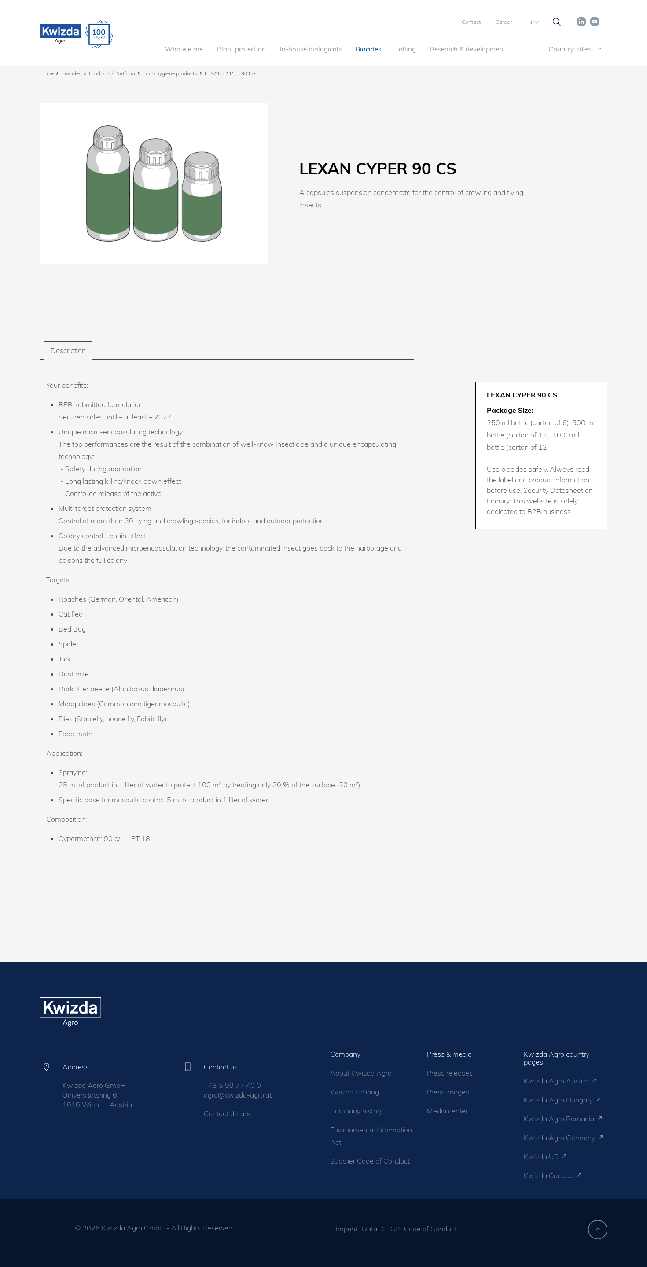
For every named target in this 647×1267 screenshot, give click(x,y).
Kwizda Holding (354, 1091)
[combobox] (567, 49)
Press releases (450, 1073)
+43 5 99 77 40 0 (232, 1085)
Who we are (184, 49)
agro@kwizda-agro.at (238, 1095)
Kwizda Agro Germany (560, 1137)
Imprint (346, 1228)
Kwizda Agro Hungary (559, 1099)
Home (47, 73)
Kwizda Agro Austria (557, 1080)
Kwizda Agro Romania (560, 1118)
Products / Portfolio (112, 73)
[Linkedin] (581, 20)
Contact (471, 21)
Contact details (227, 1113)
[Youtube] (594, 20)
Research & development (467, 49)
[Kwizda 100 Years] (99, 34)
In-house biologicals (311, 49)
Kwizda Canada (549, 1175)
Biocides (368, 49)
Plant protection (241, 49)
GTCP (391, 1228)
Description (68, 350)
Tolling (405, 49)
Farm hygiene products (170, 73)
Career (504, 21)
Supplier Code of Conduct (370, 1161)
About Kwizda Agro (361, 1073)
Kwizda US (542, 1156)
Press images (448, 1091)
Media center (447, 1110)
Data (369, 1228)
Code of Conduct (430, 1228)
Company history (356, 1110)
